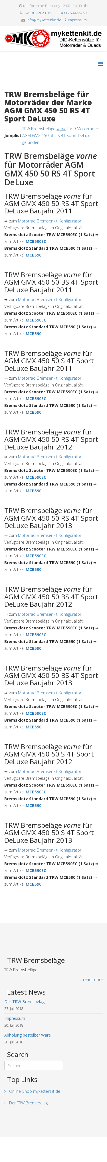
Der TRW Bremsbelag (28, 1103)
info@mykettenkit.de (44, 20)
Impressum (77, 20)
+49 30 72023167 (38, 12)
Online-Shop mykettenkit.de (34, 1091)
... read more (91, 979)
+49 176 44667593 (73, 12)
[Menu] (100, 63)
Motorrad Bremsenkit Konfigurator (49, 221)
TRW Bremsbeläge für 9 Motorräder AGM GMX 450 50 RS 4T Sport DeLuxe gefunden (60, 135)
